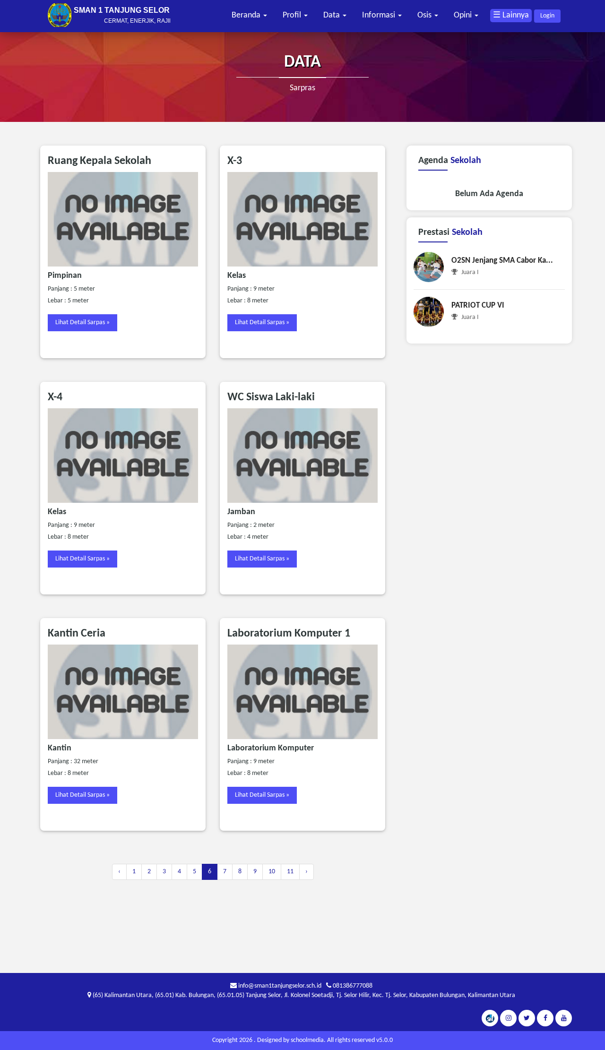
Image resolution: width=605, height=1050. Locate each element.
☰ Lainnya (511, 15)
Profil (293, 15)
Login (547, 15)
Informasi (379, 15)
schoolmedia (307, 1040)
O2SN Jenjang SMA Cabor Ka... (502, 261)
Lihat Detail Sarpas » (82, 322)
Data (332, 15)
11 (290, 871)
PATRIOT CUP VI (477, 305)
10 (271, 871)
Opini (464, 15)
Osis (425, 15)
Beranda (247, 15)
